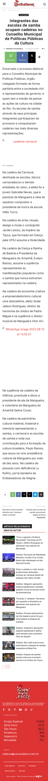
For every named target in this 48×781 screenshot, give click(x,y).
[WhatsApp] (12, 494)
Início (4, 10)
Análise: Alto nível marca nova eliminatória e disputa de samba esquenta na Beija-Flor (31, 645)
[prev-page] (4, 666)
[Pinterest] (15, 709)
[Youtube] (20, 709)
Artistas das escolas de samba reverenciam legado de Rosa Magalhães (36, 514)
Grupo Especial (13, 10)
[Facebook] (18, 494)
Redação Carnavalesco (14, 49)
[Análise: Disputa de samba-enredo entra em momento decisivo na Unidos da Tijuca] (8, 657)
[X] (24, 494)
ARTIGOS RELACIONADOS (17, 526)
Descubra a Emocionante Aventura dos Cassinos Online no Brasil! (12, 512)
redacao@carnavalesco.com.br (20, 753)
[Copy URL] (29, 494)
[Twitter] (9, 709)
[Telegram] (35, 494)
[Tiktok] (31, 709)
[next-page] (7, 666)
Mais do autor (12, 530)
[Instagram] (26, 709)
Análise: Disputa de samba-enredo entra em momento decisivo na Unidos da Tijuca (29, 657)
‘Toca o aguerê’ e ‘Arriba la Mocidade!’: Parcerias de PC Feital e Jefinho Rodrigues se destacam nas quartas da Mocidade (29, 543)
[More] (39, 57)
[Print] (41, 494)
